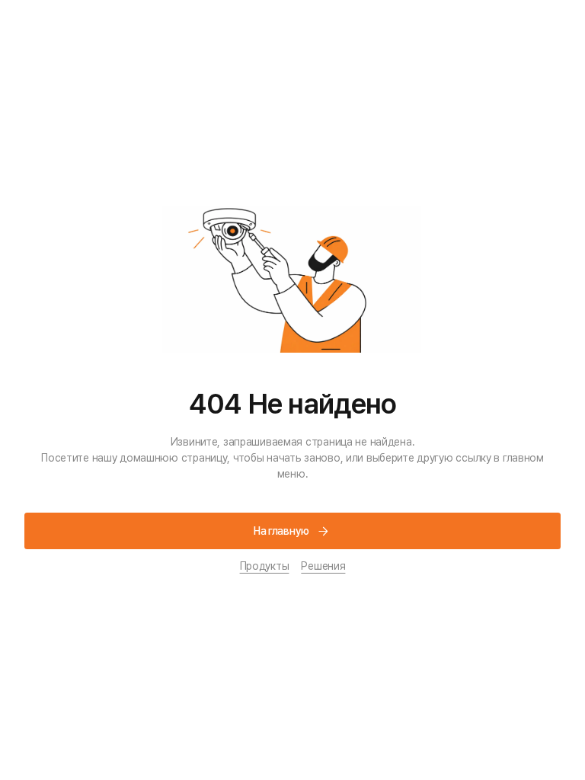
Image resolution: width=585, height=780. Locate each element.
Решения (323, 566)
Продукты (264, 566)
